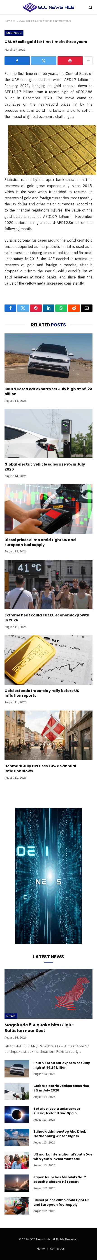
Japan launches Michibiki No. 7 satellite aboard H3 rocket (59, 1179)
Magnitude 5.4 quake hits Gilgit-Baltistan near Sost (39, 1027)
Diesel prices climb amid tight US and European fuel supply (40, 542)
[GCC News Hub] (48, 7)
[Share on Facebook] (17, 60)
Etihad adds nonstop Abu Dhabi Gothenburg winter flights (60, 1133)
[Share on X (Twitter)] (43, 60)
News (11, 1016)
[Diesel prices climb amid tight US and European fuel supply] (48, 509)
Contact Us (57, 1248)
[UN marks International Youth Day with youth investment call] (17, 1160)
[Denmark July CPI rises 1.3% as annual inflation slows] (48, 735)
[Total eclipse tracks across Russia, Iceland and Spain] (17, 1114)
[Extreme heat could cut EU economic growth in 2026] (48, 584)
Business (14, 33)
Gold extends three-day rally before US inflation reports (42, 693)
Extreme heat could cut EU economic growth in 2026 (47, 618)
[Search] (90, 7)
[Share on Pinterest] (70, 60)
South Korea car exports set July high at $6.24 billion (48, 391)
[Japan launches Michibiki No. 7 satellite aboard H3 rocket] (17, 1183)
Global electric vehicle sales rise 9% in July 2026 (45, 467)
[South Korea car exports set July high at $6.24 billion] (48, 358)
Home (8, 20)
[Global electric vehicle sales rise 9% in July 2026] (48, 433)
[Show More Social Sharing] (88, 60)
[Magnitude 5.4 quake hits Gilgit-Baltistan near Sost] (48, 994)
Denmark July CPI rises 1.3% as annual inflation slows (40, 768)
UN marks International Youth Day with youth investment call (62, 1156)
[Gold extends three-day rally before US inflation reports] (48, 660)
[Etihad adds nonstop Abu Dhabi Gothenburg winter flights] (17, 1137)
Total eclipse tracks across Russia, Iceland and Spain (56, 1110)
